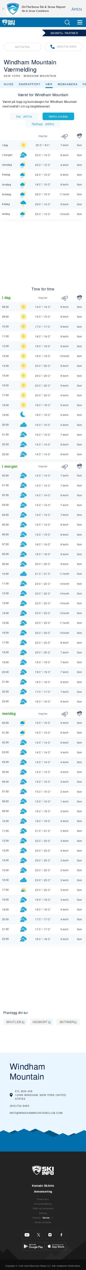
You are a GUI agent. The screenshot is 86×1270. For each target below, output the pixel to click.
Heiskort (40, 1022)
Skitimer (66, 1022)
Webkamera (68, 84)
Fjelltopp (43, 124)
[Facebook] (61, 1234)
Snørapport (29, 84)
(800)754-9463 (67, 46)
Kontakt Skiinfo (43, 1186)
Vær (49, 84)
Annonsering (43, 1191)
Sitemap (43, 1213)
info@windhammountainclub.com (36, 1113)
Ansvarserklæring (43, 1203)
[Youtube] (27, 1234)
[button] (67, 22)
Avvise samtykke (43, 1222)
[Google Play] (33, 1245)
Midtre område (58, 116)
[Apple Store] (56, 1245)
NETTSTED (22, 47)
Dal (24, 116)
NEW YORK (12, 75)
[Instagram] (50, 1234)
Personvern (43, 1199)
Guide (9, 84)
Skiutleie (14, 1022)
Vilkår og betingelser (43, 1208)
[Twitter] (38, 1234)
